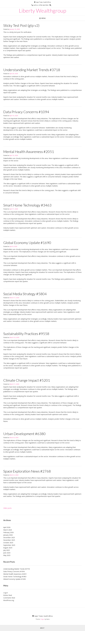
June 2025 (6, 553)
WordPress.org (8, 600)
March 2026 (7, 530)
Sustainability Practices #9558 (26, 333)
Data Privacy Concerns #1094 (26, 112)
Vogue (42, 619)
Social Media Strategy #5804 (25, 294)
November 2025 (9, 540)
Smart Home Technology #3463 (27, 205)
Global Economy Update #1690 (27, 242)
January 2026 (8, 535)
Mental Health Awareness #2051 (28, 151)
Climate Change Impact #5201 (26, 380)
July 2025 (6, 550)
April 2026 (6, 527)
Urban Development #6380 (24, 434)
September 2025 (9, 545)
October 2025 (8, 543)
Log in (5, 593)
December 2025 (9, 537)
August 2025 (7, 548)
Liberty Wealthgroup (42, 10)
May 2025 (6, 555)
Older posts (7, 508)
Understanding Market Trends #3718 (31, 70)
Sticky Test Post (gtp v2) (21, 25)
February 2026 (8, 532)
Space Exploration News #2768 (27, 471)
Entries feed (7, 595)
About (42, 628)
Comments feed (9, 598)
